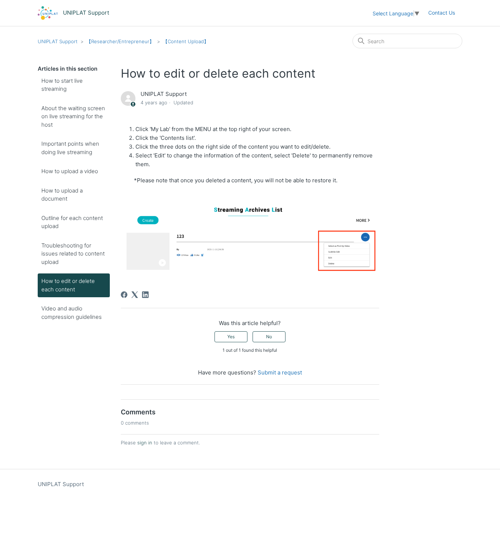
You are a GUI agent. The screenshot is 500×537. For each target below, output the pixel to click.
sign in (144, 442)
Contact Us (441, 13)
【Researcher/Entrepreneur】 (120, 41)
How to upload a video (69, 171)
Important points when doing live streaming (70, 148)
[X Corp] (134, 294)
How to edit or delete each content (68, 285)
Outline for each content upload (72, 222)
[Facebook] (124, 294)
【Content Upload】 (186, 41)
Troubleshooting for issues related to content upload (73, 253)
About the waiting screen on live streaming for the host (73, 116)
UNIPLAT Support (58, 41)
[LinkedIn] (145, 294)
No (269, 336)
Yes (231, 336)
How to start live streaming (62, 85)
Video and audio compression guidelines (71, 312)
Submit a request (280, 372)
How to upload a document (62, 194)
